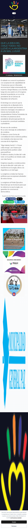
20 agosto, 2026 (15, 219)
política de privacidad (15, 518)
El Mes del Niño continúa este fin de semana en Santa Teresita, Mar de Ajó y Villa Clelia (14, 215)
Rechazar (14, 526)
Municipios (14, 211)
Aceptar (14, 522)
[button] (14, 17)
